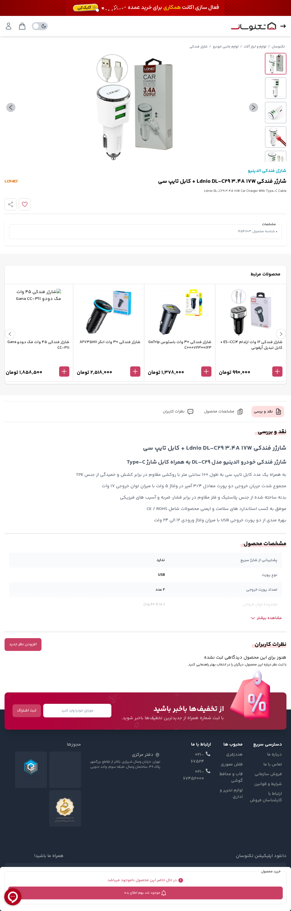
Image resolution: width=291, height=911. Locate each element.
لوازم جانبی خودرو (225, 46)
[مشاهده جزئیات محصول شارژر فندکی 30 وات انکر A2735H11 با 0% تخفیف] (108, 362)
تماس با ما (272, 764)
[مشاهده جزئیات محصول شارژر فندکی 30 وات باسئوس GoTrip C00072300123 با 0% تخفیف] (179, 362)
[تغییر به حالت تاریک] (40, 26)
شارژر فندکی (198, 46)
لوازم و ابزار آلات (255, 46)
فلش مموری (231, 764)
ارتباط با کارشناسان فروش (266, 797)
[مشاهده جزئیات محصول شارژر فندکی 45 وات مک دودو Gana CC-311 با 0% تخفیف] (37, 362)
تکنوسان (278, 46)
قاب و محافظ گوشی (230, 777)
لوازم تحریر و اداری (231, 793)
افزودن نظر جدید (23, 644)
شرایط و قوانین (268, 784)
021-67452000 (193, 775)
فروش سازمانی (268, 774)
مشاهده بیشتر (269, 618)
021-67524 (197, 758)
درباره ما (274, 755)
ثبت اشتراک (26, 710)
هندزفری (234, 755)
